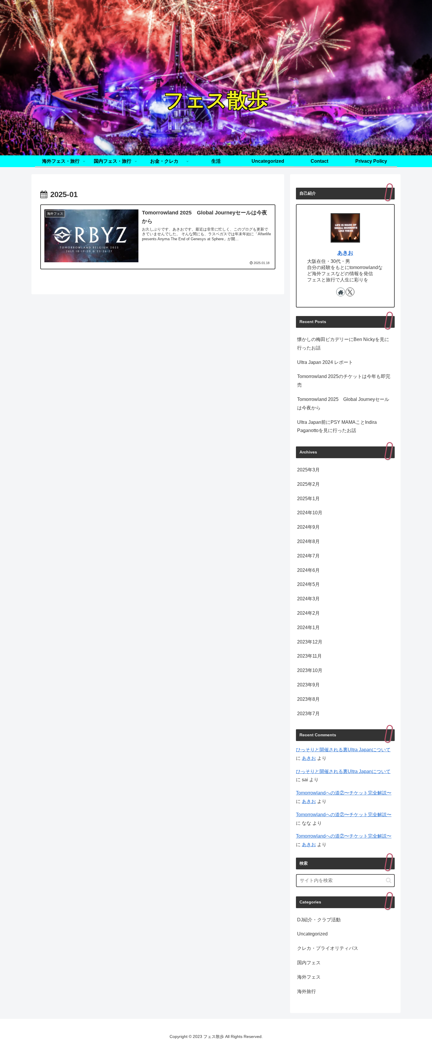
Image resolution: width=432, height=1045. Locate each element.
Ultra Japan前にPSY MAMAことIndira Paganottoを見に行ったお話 (337, 426)
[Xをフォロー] (350, 292)
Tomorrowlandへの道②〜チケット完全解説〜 (343, 792)
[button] (389, 880)
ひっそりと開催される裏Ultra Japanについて (343, 749)
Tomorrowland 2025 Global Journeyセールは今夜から (343, 403)
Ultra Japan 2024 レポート (325, 362)
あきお (345, 253)
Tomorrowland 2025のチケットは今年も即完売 (343, 380)
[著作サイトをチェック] (340, 292)
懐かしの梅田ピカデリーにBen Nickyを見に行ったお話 (343, 343)
